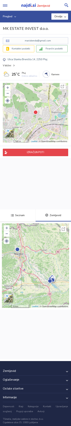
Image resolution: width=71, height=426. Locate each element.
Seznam (20, 215)
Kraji (21, 406)
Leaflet (34, 141)
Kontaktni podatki (21, 48)
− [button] (7, 93)
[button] (7, 101)
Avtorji (40, 411)
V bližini (7, 65)
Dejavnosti (8, 406)
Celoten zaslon (62, 86)
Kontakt (47, 406)
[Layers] (9, 133)
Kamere (55, 74)
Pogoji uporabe (24, 411)
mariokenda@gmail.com (38, 40)
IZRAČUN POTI (35, 152)
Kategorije (33, 406)
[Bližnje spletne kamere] (46, 74)
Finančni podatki (54, 48)
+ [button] (7, 87)
